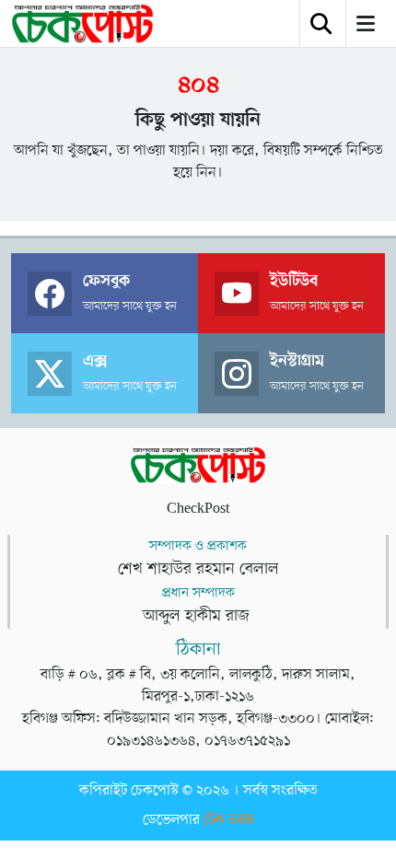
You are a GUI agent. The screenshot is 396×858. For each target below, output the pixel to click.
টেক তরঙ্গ (228, 820)
